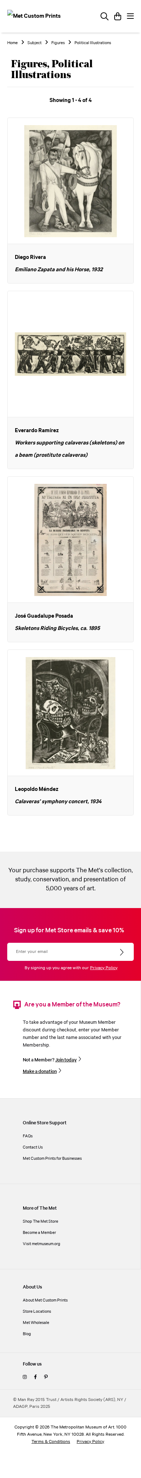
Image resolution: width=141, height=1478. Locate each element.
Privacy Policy (104, 968)
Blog (27, 1334)
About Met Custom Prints (45, 1300)
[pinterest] (45, 1377)
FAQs (28, 1136)
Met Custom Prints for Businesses (52, 1158)
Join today (66, 1060)
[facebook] (35, 1377)
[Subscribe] (122, 952)
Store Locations (37, 1311)
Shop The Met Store (40, 1221)
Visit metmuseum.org (41, 1244)
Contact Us (33, 1147)
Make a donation (40, 1071)
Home (12, 43)
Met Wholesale (36, 1322)
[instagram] (25, 1377)
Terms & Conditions (50, 1442)
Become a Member (39, 1232)
